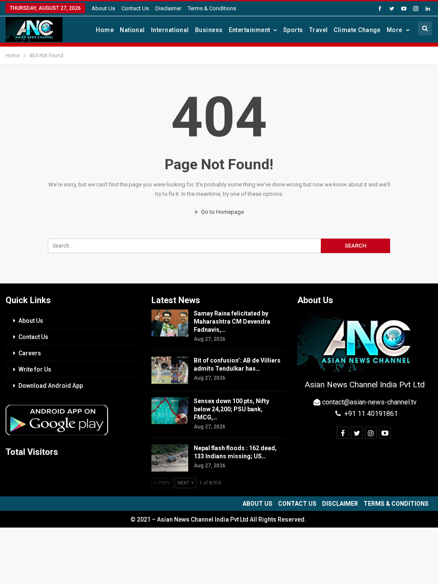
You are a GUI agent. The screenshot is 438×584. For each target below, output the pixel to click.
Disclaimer (168, 8)
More (394, 30)
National (132, 30)
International (170, 30)
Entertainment (249, 30)
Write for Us (34, 369)
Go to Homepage (222, 212)
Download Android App (50, 385)
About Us (103, 8)
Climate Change (357, 30)
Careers (29, 353)
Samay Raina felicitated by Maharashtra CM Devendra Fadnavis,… (232, 321)
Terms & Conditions (212, 8)
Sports (293, 30)
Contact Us (135, 8)
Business (209, 30)
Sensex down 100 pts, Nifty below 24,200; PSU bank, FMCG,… (231, 409)
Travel (318, 30)
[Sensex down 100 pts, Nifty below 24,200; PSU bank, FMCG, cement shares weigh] (169, 411)
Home (105, 30)
